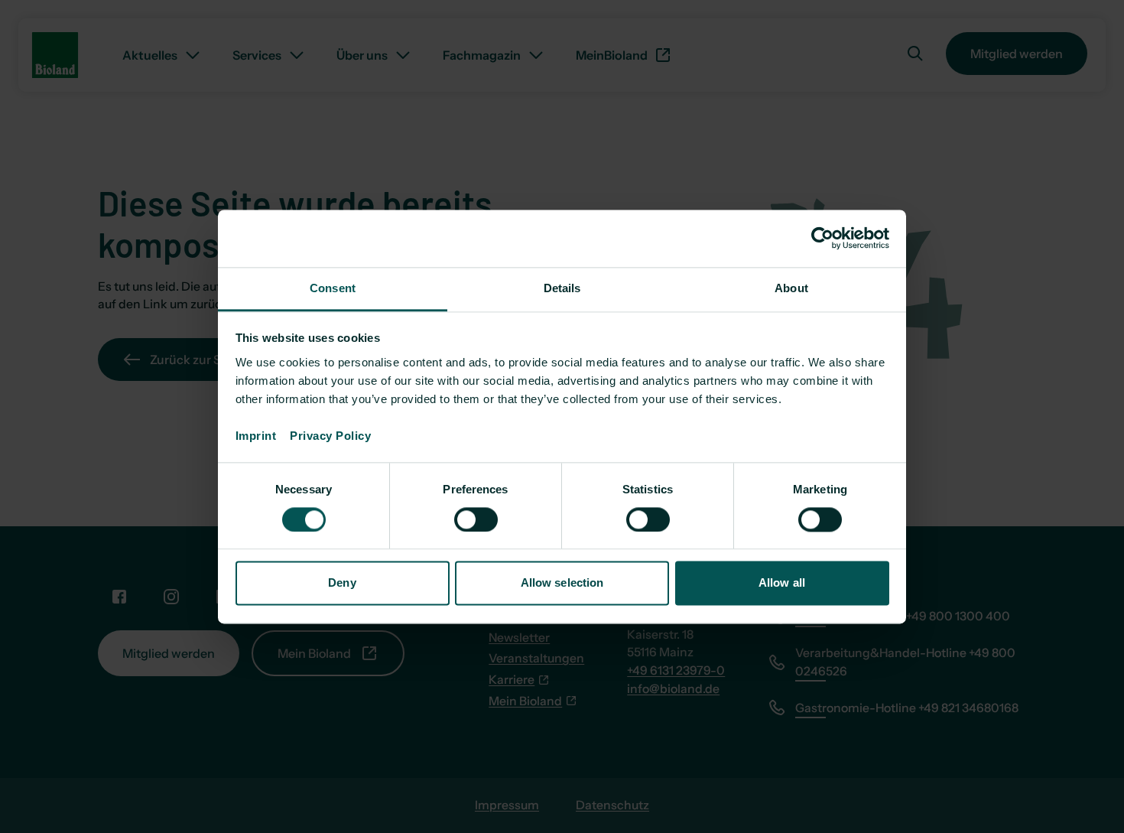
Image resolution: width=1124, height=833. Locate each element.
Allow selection (562, 583)
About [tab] (791, 287)
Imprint (263, 435)
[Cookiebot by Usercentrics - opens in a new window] (822, 237)
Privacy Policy (330, 435)
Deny (342, 583)
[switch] (476, 519)
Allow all (782, 583)
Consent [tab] (333, 287)
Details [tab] (562, 287)
